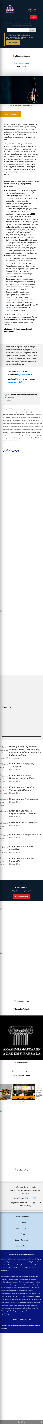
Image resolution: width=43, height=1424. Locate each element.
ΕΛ (30, 9)
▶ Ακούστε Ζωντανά (21, 896)
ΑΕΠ (10, 308)
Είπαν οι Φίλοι (18, 497)
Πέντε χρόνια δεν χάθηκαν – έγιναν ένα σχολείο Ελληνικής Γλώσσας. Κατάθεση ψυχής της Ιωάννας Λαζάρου (19, 470)
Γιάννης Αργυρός (21, 63)
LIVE (34, 17)
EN (35, 9)
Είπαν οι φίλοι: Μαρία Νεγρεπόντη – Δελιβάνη (18, 518)
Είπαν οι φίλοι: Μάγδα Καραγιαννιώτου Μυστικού (19, 587)
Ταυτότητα (21, 1234)
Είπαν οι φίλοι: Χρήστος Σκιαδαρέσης (15, 495)
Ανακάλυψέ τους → (13, 42)
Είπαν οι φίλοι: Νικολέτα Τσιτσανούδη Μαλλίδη (18, 541)
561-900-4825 (30, 1198)
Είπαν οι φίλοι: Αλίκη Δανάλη (12, 564)
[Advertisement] (21, 1354)
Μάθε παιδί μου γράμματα (22, 474)
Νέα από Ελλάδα (10, 114)
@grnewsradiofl (15, 382)
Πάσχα (23, 314)
